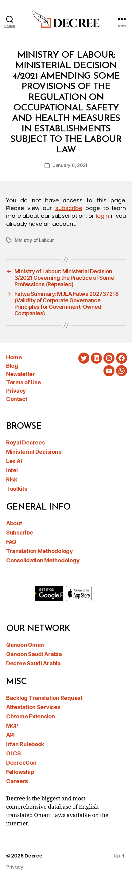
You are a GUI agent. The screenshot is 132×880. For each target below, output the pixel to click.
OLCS (13, 753)
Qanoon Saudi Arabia (34, 654)
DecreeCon (21, 762)
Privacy (16, 390)
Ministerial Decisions (33, 451)
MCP (12, 725)
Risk (11, 479)
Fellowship (20, 772)
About (14, 523)
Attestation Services (33, 707)
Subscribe (19, 532)
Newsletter (20, 374)
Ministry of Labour (34, 240)
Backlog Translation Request (44, 698)
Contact (16, 399)
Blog (12, 365)
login (102, 216)
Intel (12, 470)
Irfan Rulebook (25, 744)
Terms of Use (23, 382)
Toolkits (16, 488)
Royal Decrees (25, 442)
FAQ (11, 542)
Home (13, 357)
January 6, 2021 (70, 165)
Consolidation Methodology (43, 560)
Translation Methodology (39, 551)
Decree (33, 855)
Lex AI (14, 461)
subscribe (68, 208)
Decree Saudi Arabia (33, 663)
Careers (17, 781)
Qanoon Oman (25, 645)
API (10, 735)
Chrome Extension (30, 716)
